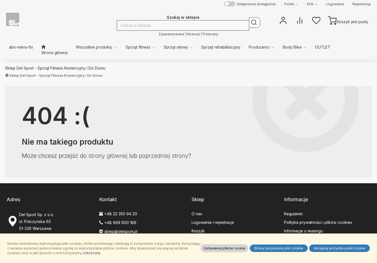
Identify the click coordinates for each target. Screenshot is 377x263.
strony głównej (108, 155)
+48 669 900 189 (120, 222)
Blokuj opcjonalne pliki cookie (278, 248)
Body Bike (293, 47)
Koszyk (198, 231)
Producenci (260, 47)
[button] (291, 4)
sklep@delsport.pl (120, 231)
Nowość (193, 34)
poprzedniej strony (164, 155)
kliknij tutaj (91, 253)
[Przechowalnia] (316, 20)
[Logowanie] (283, 20)
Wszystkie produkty (94, 47)
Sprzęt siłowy (176, 47)
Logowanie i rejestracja (213, 222)
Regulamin (293, 213)
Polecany (210, 34)
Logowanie (335, 4)
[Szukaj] (254, 22)
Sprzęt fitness (139, 47)
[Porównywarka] (300, 20)
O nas (197, 213)
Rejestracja (361, 4)
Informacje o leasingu (303, 231)
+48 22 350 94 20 (120, 213)
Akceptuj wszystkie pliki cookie (339, 248)
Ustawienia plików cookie (224, 248)
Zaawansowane (171, 34)
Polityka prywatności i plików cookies (318, 222)
